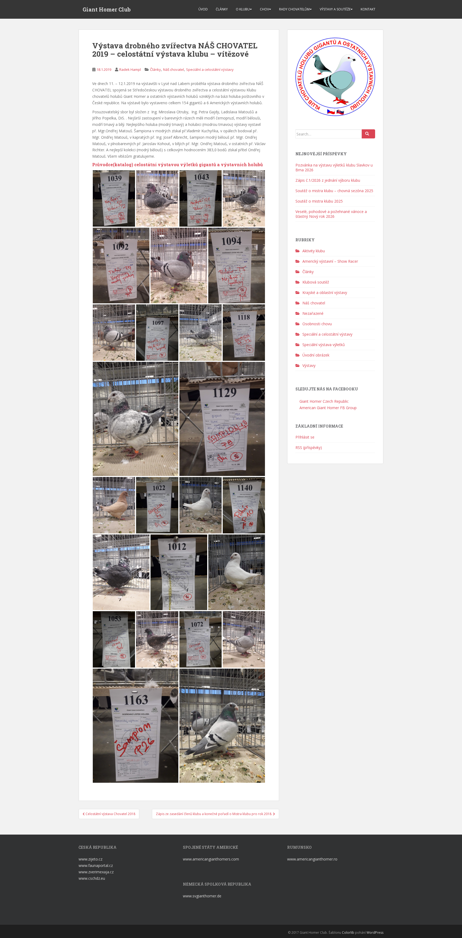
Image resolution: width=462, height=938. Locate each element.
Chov (264, 9)
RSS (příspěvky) (308, 447)
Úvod (203, 9)
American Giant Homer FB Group (327, 407)
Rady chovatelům (294, 9)
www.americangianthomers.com (211, 859)
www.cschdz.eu (92, 878)
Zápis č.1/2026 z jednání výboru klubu (327, 180)
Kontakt (368, 9)
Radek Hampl (130, 69)
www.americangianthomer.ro (312, 859)
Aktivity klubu (313, 250)
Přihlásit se (304, 437)
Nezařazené (313, 313)
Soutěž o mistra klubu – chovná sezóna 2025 (334, 190)
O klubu (243, 9)
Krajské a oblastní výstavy (324, 292)
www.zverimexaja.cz (96, 871)
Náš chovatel (173, 69)
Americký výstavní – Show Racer (330, 261)
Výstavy (308, 365)
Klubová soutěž (315, 282)
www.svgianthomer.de (202, 895)
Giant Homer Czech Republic (323, 401)
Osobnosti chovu (317, 323)
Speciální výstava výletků (323, 344)
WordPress (375, 932)
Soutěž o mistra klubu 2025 (319, 201)
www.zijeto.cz (90, 859)
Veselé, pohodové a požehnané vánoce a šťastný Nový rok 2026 (331, 214)
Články (222, 9)
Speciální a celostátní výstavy (210, 69)
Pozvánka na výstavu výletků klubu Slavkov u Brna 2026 (334, 167)
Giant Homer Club (107, 9)
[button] (114, 198)
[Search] (368, 133)
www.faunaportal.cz (96, 865)
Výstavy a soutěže (335, 9)
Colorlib (348, 932)
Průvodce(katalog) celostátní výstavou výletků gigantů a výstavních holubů (177, 164)
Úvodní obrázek (315, 355)
